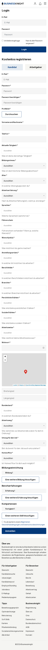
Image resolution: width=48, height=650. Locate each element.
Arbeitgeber (36, 67)
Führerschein (7, 220)
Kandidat (12, 67)
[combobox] (24, 166)
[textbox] (14, 151)
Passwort (6, 29)
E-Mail (4, 17)
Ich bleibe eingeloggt (12, 41)
